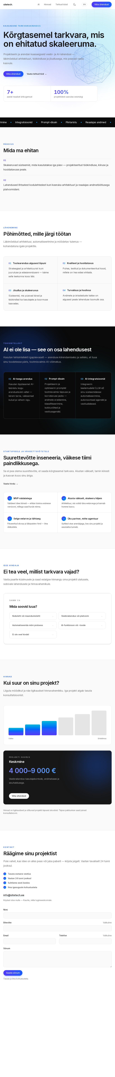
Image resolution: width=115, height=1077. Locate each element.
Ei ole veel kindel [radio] (33, 634)
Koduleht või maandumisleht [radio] (33, 616)
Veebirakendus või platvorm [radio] (82, 616)
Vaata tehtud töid (37, 74)
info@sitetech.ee (13, 895)
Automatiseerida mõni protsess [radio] (33, 625)
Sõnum (6, 948)
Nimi (5, 910)
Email (6, 935)
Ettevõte (7, 922)
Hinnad (47, 4)
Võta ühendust (101, 4)
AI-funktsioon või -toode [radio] (82, 625)
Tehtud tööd (62, 4)
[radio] (16, 723)
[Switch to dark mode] (74, 4)
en (84, 4)
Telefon (63, 935)
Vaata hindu (10, 483)
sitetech (7, 4)
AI (39, 4)
